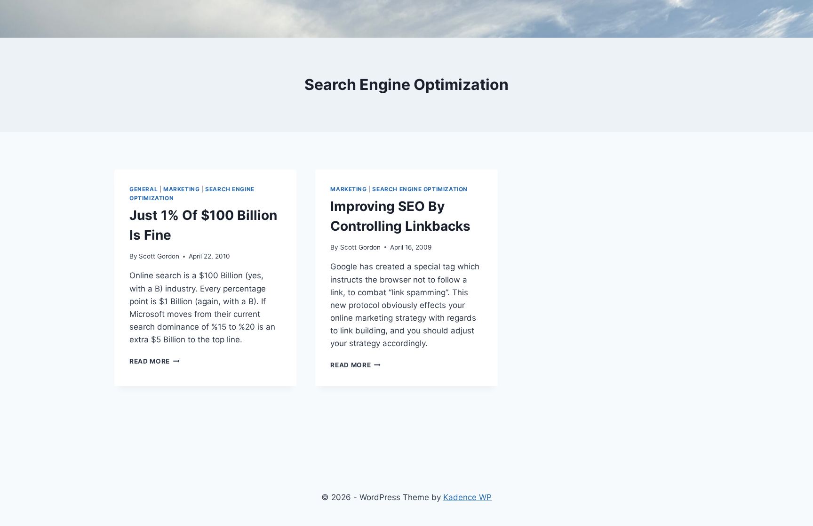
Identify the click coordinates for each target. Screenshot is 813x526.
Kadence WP (467, 497)
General (143, 189)
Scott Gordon (159, 256)
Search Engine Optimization (419, 189)
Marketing (181, 189)
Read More (154, 361)
